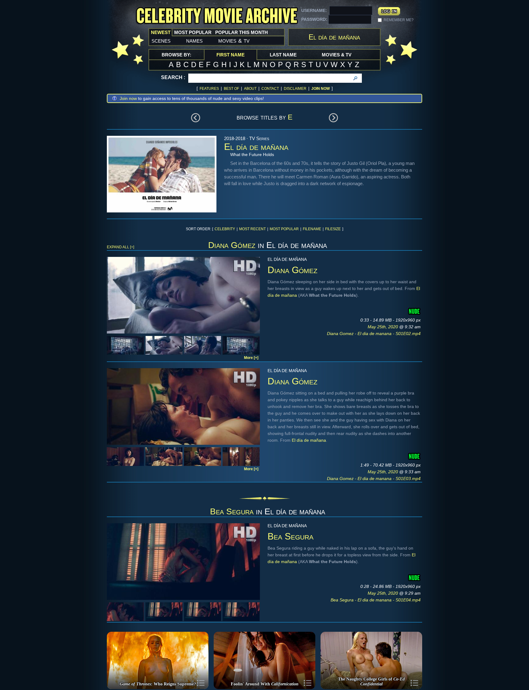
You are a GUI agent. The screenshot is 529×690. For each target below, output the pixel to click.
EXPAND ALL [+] (120, 247)
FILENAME (312, 229)
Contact (270, 88)
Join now (128, 98)
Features (209, 88)
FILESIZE (333, 229)
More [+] (251, 358)
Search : (173, 77)
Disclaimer (295, 88)
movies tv (233, 40)
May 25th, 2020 (383, 326)
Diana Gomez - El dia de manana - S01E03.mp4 (374, 478)
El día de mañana (309, 440)
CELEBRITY (225, 229)
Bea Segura (231, 511)
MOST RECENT (252, 229)
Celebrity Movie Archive (217, 16)
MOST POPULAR (284, 229)
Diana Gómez (231, 245)
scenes (161, 40)
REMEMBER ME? (399, 20)
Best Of (231, 88)
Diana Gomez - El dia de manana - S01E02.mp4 (374, 333)
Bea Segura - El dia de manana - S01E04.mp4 (376, 599)
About (250, 88)
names (194, 40)
